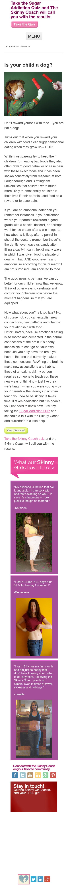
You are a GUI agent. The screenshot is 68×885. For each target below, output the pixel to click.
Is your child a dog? (28, 64)
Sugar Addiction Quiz (34, 410)
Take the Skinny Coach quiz (24, 438)
